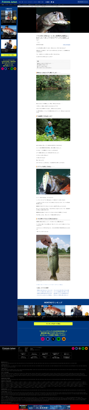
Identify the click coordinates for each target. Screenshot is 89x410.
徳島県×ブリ (69, 385)
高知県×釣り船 (50, 375)
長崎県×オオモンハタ (82, 386)
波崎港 (18, 370)
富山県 (24, 363)
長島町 (85, 392)
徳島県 (60, 363)
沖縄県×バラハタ (43, 387)
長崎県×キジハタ (76, 386)
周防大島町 (9, 392)
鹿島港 (13, 397)
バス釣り (19, 4)
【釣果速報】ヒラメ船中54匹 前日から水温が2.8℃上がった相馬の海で (9, 22)
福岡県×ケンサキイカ (51, 386)
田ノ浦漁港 (43, 399)
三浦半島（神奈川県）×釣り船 (39, 373)
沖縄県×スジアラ (34, 387)
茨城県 (19, 363)
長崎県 (67, 363)
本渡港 (31, 399)
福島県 (8, 363)
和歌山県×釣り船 (61, 374)
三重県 (34, 363)
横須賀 (12, 399)
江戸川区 (47, 392)
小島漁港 (81, 399)
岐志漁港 (41, 369)
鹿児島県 (73, 363)
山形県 (8, 379)
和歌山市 (16, 392)
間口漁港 (9, 369)
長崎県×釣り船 (68, 375)
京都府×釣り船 (12, 375)
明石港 (45, 369)
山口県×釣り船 (33, 375)
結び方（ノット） (31, 4)
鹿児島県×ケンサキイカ (22, 387)
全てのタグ (26, 347)
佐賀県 (69, 379)
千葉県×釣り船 (39, 374)
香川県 (58, 363)
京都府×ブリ (52, 384)
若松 (17, 398)
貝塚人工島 (30, 397)
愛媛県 (62, 363)
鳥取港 (29, 399)
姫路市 (30, 392)
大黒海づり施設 (60, 398)
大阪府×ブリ (69, 384)
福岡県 (64, 363)
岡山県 (48, 363)
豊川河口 (57, 398)
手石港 (38, 369)
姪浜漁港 (16, 370)
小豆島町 (63, 392)
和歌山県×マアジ (3, 385)
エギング (11, 4)
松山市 (74, 392)
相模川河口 (14, 398)
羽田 (52, 398)
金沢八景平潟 (67, 369)
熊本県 (69, 363)
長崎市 (12, 392)
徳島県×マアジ (73, 385)
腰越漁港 (28, 369)
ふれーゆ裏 (47, 398)
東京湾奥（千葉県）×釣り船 (28, 374)
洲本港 (65, 399)
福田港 (51, 397)
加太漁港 (33, 397)
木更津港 (56, 399)
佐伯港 (33, 399)
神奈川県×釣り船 (34, 374)
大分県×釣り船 (7, 376)
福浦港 (56, 369)
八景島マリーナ (43, 398)
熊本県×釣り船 (55, 375)
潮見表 (3, 4)
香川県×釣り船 (3, 376)
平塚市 (68, 392)
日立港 (54, 398)
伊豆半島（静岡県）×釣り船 (80, 373)
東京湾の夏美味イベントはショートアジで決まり (76, 316)
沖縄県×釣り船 (7, 375)
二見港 (81, 397)
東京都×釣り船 (56, 374)
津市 (83, 392)
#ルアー (53, 284)
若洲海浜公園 (3, 397)
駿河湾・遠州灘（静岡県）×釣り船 (71, 373)
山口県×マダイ (54, 385)
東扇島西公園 (73, 397)
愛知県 (30, 363)
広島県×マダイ (41, 385)
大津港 (35, 397)
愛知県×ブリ (21, 384)
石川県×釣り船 (12, 376)
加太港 (36, 369)
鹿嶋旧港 (12, 369)
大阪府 (36, 363)
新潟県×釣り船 (83, 374)
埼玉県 (15, 363)
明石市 (2, 392)
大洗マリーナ (22, 398)
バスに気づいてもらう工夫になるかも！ (45, 67)
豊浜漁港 (22, 397)
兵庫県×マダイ (76, 384)
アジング (15, 4)
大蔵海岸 (19, 398)
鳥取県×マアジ (18, 385)
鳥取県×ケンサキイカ (13, 385)
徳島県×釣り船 (59, 375)
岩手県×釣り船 (77, 375)
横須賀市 (81, 392)
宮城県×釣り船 (16, 375)
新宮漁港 (59, 399)
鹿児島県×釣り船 (63, 375)
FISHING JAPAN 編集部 (66, 44)
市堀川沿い (76, 369)
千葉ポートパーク (75, 398)
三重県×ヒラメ (42, 384)
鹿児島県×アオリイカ (28, 387)
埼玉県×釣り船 (37, 375)
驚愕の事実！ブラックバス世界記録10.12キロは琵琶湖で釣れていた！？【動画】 (61, 293)
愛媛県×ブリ (17, 386)
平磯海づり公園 (21, 399)
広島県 (45, 363)
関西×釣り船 (6, 373)
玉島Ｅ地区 (26, 398)
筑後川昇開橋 (6, 399)
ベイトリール (55, 4)
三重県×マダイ (38, 384)
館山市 (58, 392)
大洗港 (5, 370)
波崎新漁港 (29, 398)
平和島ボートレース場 (4, 398)
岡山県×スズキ (28, 385)
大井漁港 (10, 370)
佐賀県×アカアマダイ (66, 386)
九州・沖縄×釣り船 (26, 373)
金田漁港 (63, 369)
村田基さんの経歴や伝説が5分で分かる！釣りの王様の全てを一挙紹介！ (45, 293)
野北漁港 (11, 398)
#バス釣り (38, 284)
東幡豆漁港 (36, 399)
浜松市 (4, 392)
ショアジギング (24, 4)
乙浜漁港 (61, 369)
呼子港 (40, 398)
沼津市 (72, 392)
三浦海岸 (76, 397)
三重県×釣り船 (20, 375)
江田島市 (60, 392)
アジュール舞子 (39, 397)
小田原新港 (20, 369)
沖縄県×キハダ (39, 387)
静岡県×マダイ (9, 384)
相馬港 (68, 397)
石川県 (26, 363)
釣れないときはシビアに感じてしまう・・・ (45, 63)
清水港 (56, 397)
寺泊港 (58, 369)
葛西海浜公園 (43, 397)
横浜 (14, 397)
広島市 (14, 392)
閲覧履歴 (26, 348)
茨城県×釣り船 (52, 374)
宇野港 (24, 397)
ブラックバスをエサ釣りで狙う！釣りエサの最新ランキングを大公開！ (61, 290)
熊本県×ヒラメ (7, 387)
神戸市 (42, 392)
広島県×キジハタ (45, 385)
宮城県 (6, 363)
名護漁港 (69, 398)
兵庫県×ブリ (72, 384)
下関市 (23, 392)
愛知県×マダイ (25, 384)
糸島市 (6, 392)
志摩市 (56, 392)
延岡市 (53, 392)
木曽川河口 (37, 398)
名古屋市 (49, 392)
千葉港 (71, 399)
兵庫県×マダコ (81, 384)
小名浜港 (27, 397)
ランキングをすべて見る (53, 323)
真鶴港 (26, 369)
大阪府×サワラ (65, 384)
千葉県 (17, 363)
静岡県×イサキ (13, 384)
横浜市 (44, 392)
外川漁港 (82, 369)
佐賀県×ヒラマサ (61, 386)
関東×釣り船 (3, 373)
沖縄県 (76, 363)
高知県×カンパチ (26, 386)
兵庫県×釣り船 (70, 374)
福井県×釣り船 (66, 374)
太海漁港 (8, 370)
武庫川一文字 (67, 399)
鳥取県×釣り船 (25, 375)
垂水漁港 (24, 399)
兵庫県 (39, 363)
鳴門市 (19, 392)
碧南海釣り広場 (33, 398)
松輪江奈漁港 (53, 369)
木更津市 (28, 392)
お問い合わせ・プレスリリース (35, 349)
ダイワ (59, 4)
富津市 (21, 392)
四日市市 (65, 392)
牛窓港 (17, 399)
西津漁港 (21, 370)
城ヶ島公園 (76, 399)
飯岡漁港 (23, 369)
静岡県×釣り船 (44, 374)
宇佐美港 (50, 369)
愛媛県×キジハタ (21, 386)
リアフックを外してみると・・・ (44, 66)
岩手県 (4, 363)
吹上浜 (79, 399)
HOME (19, 347)
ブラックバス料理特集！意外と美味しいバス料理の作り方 (61, 291)
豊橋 (38, 399)
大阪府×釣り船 (3, 375)
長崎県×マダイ (72, 386)
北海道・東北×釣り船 (32, 373)
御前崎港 (64, 398)
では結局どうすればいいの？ (43, 64)
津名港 (46, 399)
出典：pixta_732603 (39, 281)
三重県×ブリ (34, 384)
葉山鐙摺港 (2, 370)
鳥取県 (52, 363)
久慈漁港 (17, 369)
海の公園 (85, 398)
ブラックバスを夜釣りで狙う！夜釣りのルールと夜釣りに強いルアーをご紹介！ (45, 291)
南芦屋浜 (79, 397)
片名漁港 (13, 370)
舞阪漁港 (16, 397)
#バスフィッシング (48, 284)
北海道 (2, 363)
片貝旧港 (73, 369)
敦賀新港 (9, 399)
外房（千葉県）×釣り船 (55, 373)
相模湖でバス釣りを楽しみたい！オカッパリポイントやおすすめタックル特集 (45, 290)
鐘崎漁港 (6, 369)
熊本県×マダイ (3, 387)
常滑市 (70, 392)
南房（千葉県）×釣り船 (4, 374)
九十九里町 (35, 392)
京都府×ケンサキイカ (47, 384)
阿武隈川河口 (79, 398)
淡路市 (33, 392)
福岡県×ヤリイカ (45, 386)
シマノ (63, 4)
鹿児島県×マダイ (16, 387)
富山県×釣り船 (72, 375)
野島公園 (46, 397)
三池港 (70, 397)
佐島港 (43, 369)
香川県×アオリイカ (3, 386)
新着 (19, 348)
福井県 (28, 363)
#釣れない (61, 284)
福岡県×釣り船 (48, 374)
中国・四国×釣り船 (20, 373)
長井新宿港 (70, 369)
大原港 (4, 369)
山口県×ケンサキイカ (64, 385)
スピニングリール (48, 4)
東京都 (10, 363)
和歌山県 (41, 363)
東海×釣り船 (10, 373)
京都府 (43, 363)
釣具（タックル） (38, 4)
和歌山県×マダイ (85, 384)
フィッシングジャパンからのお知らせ (36, 347)
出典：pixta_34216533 (39, 141)
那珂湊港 (84, 369)
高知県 (56, 363)
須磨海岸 (53, 397)
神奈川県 (13, 363)
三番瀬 (11, 397)
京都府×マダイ (56, 384)
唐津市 (78, 392)
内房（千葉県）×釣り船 (21, 374)
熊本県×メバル (12, 387)
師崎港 (71, 398)
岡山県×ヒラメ (37, 385)
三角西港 (73, 399)
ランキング (20, 349)
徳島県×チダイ (77, 385)
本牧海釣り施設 (7, 397)
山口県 (50, 363)
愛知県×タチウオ (29, 384)
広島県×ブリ (50, 385)
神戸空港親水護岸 (52, 399)
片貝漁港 (9, 398)
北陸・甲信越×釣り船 (15, 373)
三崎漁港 (84, 399)
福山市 (76, 392)
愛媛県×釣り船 (46, 375)
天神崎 (83, 398)
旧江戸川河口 (59, 397)
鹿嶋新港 (31, 369)
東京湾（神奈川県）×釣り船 (62, 373)
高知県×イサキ (37, 386)
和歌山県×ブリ (8, 385)
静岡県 (32, 363)
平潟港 (79, 369)
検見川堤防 (2, 399)
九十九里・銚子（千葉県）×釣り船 (12, 374)
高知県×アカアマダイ (32, 386)
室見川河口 (14, 399)
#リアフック (57, 284)
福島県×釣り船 (81, 375)
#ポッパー (42, 284)
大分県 (71, 363)
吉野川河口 (61, 399)
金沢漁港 (15, 369)
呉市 (51, 392)
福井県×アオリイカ (3, 384)
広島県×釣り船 (78, 374)
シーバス (6, 4)
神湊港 (2, 369)
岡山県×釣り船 (42, 375)
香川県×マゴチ (9, 386)
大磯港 (48, 399)
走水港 (47, 369)
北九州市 (25, 392)
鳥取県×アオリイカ (23, 385)
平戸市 (40, 392)
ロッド (43, 4)
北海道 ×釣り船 (29, 375)
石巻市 (38, 392)
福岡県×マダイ (41, 386)
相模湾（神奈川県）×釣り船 (48, 373)
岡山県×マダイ (32, 385)
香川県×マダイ (81, 385)
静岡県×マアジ (17, 384)
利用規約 (31, 348)
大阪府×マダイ (61, 384)
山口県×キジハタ (58, 385)
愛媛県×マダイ (13, 386)
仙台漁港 (40, 399)
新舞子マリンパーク (63, 397)
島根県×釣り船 (85, 375)
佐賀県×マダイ (56, 386)
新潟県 (22, 363)
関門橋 (66, 398)
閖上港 (49, 397)
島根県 (54, 363)
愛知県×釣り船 (74, 374)
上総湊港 (34, 369)
